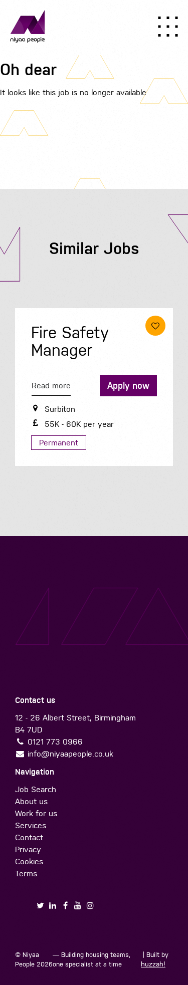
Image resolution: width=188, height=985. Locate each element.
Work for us (36, 813)
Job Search (35, 789)
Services (30, 825)
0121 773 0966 (55, 742)
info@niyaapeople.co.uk (70, 754)
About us (31, 801)
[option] (94, 389)
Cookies (29, 861)
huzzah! (153, 964)
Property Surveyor (62, 341)
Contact (29, 837)
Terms (26, 873)
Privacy (28, 849)
